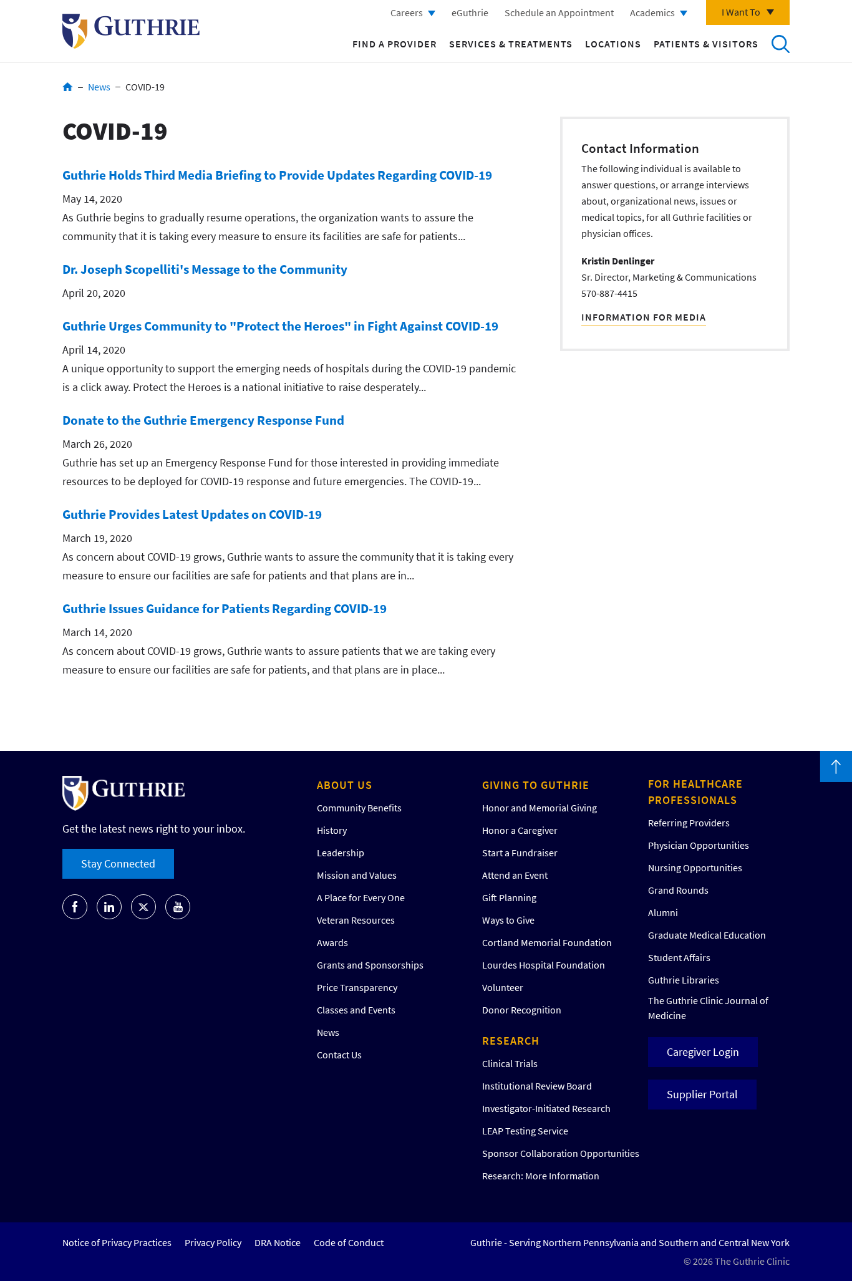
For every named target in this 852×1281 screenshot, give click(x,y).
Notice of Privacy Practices (117, 1242)
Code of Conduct (349, 1242)
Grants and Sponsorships (370, 965)
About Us (344, 785)
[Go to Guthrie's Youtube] (177, 906)
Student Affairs (679, 957)
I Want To (741, 12)
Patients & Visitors (706, 43)
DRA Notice (277, 1242)
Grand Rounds (678, 890)
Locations (613, 43)
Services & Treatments (511, 43)
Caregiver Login (703, 1052)
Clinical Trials (510, 1063)
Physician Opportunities (698, 845)
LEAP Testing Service (525, 1130)
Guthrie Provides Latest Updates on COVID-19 (192, 514)
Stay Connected (118, 863)
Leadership (340, 852)
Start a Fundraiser (520, 852)
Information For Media (643, 317)
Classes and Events (356, 1009)
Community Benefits (359, 807)
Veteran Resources (356, 920)
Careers (406, 12)
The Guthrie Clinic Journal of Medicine (708, 1008)
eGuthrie (470, 12)
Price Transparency (357, 987)
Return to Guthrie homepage (131, 31)
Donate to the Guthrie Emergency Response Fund (203, 420)
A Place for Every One (361, 897)
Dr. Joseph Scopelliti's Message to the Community (204, 269)
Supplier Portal (702, 1094)
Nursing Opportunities (695, 867)
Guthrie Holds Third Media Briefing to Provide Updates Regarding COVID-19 (277, 175)
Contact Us (339, 1054)
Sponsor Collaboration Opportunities (560, 1153)
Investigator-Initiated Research (546, 1108)
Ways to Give (508, 920)
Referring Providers (689, 822)
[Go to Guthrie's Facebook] (74, 906)
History (332, 830)
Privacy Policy (213, 1242)
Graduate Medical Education (707, 935)
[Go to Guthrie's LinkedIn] (109, 906)
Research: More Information (540, 1175)
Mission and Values (357, 875)
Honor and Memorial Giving (539, 807)
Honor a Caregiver (520, 830)
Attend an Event (515, 875)
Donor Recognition (521, 1009)
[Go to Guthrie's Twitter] (143, 906)
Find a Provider (394, 43)
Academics (652, 12)
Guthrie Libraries (683, 980)
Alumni (663, 912)
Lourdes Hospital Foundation (543, 965)
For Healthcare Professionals (695, 791)
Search (780, 43)
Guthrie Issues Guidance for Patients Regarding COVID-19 (224, 608)
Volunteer (502, 987)
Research (511, 1040)
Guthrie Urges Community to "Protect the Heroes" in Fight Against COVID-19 (280, 325)
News (99, 86)
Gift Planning (509, 897)
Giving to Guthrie (535, 785)
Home (67, 86)
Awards (332, 942)
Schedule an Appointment (559, 12)
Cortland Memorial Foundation (547, 942)
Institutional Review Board (537, 1086)
